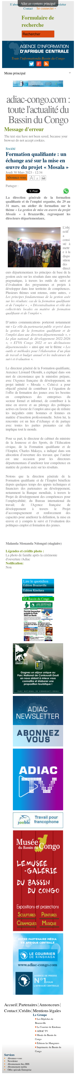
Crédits (25, 1010)
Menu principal (15, 73)
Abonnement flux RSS (18, 1063)
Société (10, 148)
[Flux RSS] (45, 64)
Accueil (10, 1004)
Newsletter (13, 1060)
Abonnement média (17, 1066)
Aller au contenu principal (38, 3)
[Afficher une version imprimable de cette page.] (43, 177)
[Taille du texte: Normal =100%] (37, 178)
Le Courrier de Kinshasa (49, 1026)
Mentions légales (47, 1010)
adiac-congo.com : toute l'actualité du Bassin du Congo (38, 109)
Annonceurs (49, 1004)
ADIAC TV (42, 1031)
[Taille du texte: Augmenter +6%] (31, 178)
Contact (10, 1010)
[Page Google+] (38, 64)
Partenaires (28, 1004)
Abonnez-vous (15, 1058)
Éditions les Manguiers (48, 1043)
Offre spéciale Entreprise (19, 1069)
